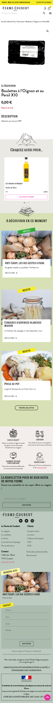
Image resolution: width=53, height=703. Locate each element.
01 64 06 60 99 (7, 562)
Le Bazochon (8, 85)
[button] (50, 13)
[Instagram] (32, 521)
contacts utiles (42, 467)
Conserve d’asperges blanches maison (22, 324)
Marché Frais (11, 21)
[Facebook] (20, 521)
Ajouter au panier (26, 197)
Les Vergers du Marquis (14, 184)
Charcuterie (21, 21)
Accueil (3, 21)
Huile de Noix (11, 187)
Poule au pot (11, 384)
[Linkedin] (26, 521)
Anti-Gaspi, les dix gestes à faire (24, 263)
